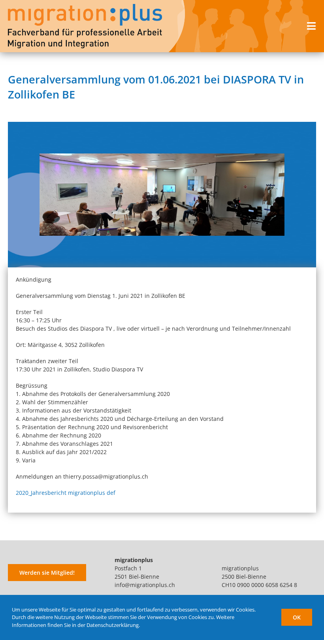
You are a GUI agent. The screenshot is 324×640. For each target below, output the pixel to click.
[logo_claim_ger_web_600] (85, 6)
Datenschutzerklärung (113, 625)
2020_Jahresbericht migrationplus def (65, 492)
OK (297, 617)
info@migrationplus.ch (145, 585)
